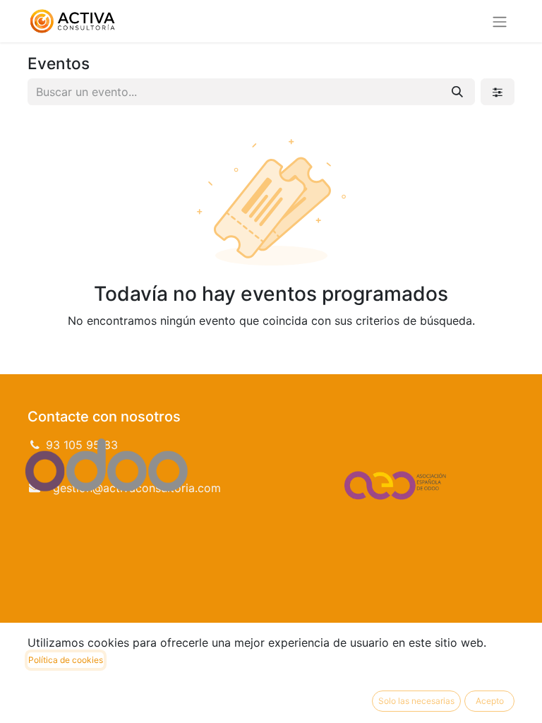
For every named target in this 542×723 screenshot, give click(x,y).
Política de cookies (65, 660)
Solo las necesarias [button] (416, 700)
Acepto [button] (490, 700)
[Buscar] (457, 91)
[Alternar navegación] (499, 21)
